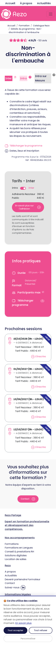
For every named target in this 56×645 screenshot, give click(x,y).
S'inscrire (40, 356)
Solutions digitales (16, 555)
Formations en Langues (19, 547)
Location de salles (15, 559)
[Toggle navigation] (50, 14)
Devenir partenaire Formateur (22, 579)
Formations (12, 544)
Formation (24, 25)
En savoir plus (23, 623)
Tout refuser (40, 630)
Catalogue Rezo (41, 25)
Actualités (44, 3)
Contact (25, 498)
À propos (26, 3)
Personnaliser (28, 638)
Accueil (10, 3)
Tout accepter (15, 630)
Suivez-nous (12, 587)
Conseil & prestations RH (19, 551)
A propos (10, 571)
